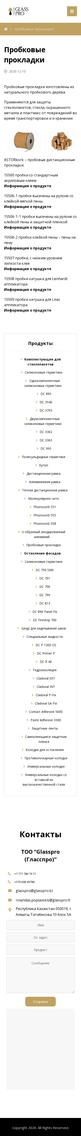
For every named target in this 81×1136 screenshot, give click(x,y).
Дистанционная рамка (44, 473)
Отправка (40, 1001)
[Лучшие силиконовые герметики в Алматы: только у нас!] (17, 11)
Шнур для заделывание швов (43, 628)
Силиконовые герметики (43, 372)
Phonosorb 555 (45, 515)
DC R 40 (46, 661)
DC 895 (45, 394)
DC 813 (44, 603)
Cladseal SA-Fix (46, 703)
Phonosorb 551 (45, 507)
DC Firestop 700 (44, 620)
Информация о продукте (27, 185)
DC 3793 (46, 410)
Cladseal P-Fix (46, 695)
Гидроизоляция (44, 670)
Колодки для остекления (45, 750)
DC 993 (45, 448)
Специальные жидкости (45, 636)
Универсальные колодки (46, 766)
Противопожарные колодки (46, 758)
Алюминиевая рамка (44, 482)
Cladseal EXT (45, 678)
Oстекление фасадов (42, 553)
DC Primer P (46, 653)
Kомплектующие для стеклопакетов (42, 361)
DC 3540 (46, 402)
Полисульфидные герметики (43, 457)
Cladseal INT (46, 686)
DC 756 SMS (45, 570)
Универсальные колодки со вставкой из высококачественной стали (45, 780)
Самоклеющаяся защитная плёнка (46, 739)
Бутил (43, 465)
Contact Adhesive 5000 (46, 711)
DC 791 (44, 578)
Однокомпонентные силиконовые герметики (42, 383)
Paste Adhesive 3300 (46, 720)
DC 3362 (46, 432)
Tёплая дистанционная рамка (45, 490)
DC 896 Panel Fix (44, 611)
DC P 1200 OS (46, 645)
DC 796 (44, 586)
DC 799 (44, 595)
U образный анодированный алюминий (43, 534)
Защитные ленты (45, 728)
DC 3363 (46, 440)
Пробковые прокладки (43, 545)
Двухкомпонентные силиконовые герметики (42, 421)
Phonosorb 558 (45, 523)
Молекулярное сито (43, 498)
